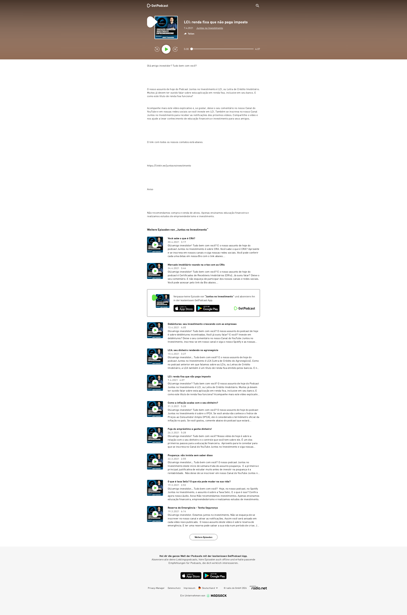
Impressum (189, 588)
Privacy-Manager (156, 588)
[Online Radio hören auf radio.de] (258, 587)
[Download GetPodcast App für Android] (208, 308)
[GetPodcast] (155, 5)
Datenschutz (174, 588)
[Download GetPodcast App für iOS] (183, 308)
